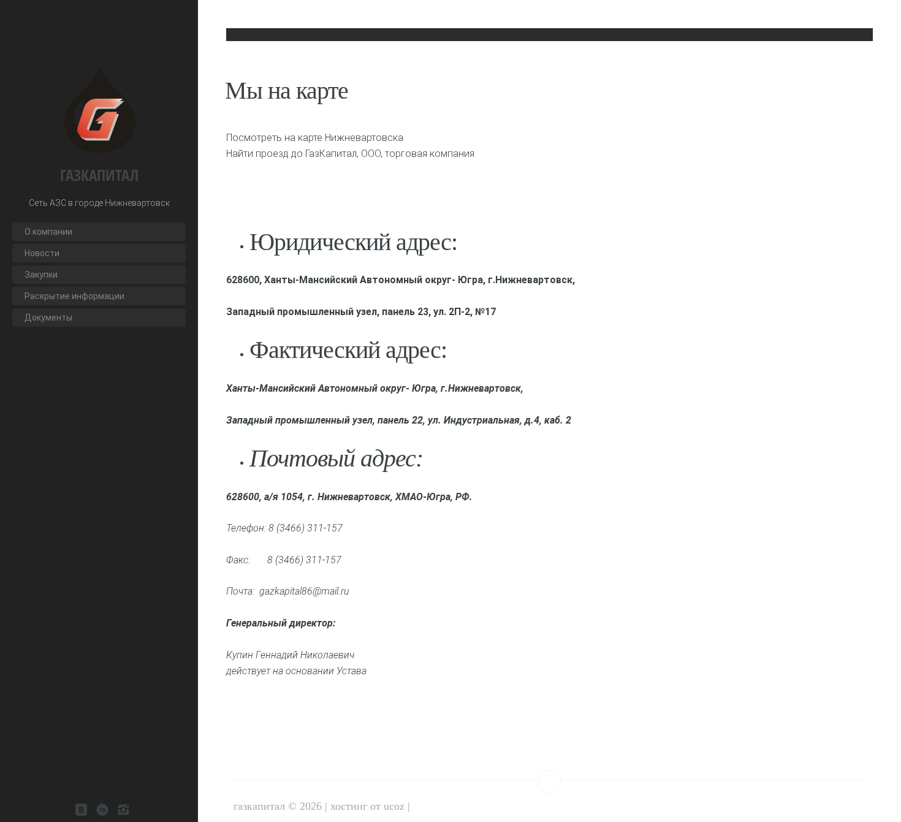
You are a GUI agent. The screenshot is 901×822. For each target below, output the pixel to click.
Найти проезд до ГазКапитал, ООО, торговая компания (350, 153)
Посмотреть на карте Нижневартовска (314, 137)
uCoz (394, 806)
